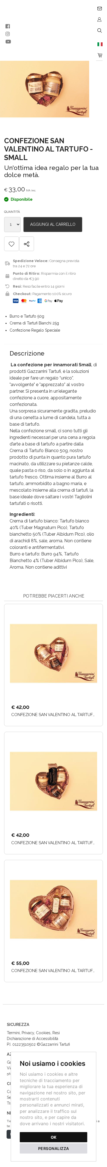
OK (54, 1137)
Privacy (28, 1033)
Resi (56, 1033)
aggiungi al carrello (52, 224)
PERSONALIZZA (53, 1148)
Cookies (43, 1033)
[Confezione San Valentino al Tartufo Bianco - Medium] (53, 653)
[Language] (99, 43)
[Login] (99, 19)
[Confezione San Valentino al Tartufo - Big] (53, 909)
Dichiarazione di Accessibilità (32, 1038)
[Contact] (99, 8)
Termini (13, 1033)
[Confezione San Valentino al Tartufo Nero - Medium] (53, 781)
